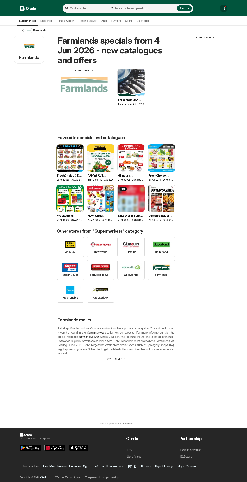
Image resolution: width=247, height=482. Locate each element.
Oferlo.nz (45, 477)
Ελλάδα (98, 466)
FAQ (129, 450)
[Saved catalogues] (223, 8)
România (146, 466)
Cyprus (87, 466)
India (121, 466)
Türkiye (179, 466)
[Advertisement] (84, 97)
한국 (136, 466)
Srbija (157, 466)
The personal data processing (102, 477)
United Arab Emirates (54, 466)
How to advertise (190, 450)
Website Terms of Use (67, 477)
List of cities (143, 20)
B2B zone (186, 456)
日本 (129, 466)
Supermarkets (95, 332)
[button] (30, 448)
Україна (191, 466)
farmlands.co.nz (89, 337)
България (75, 466)
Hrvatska (111, 466)
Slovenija (167, 466)
